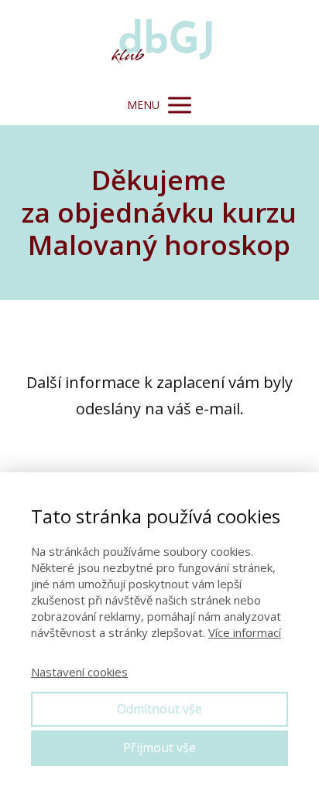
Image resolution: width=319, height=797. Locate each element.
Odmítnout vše (159, 708)
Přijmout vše (159, 747)
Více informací (244, 632)
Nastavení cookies (79, 671)
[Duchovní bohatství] (159, 42)
